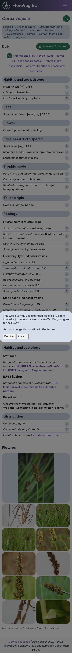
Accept (22, 336)
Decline (9, 336)
